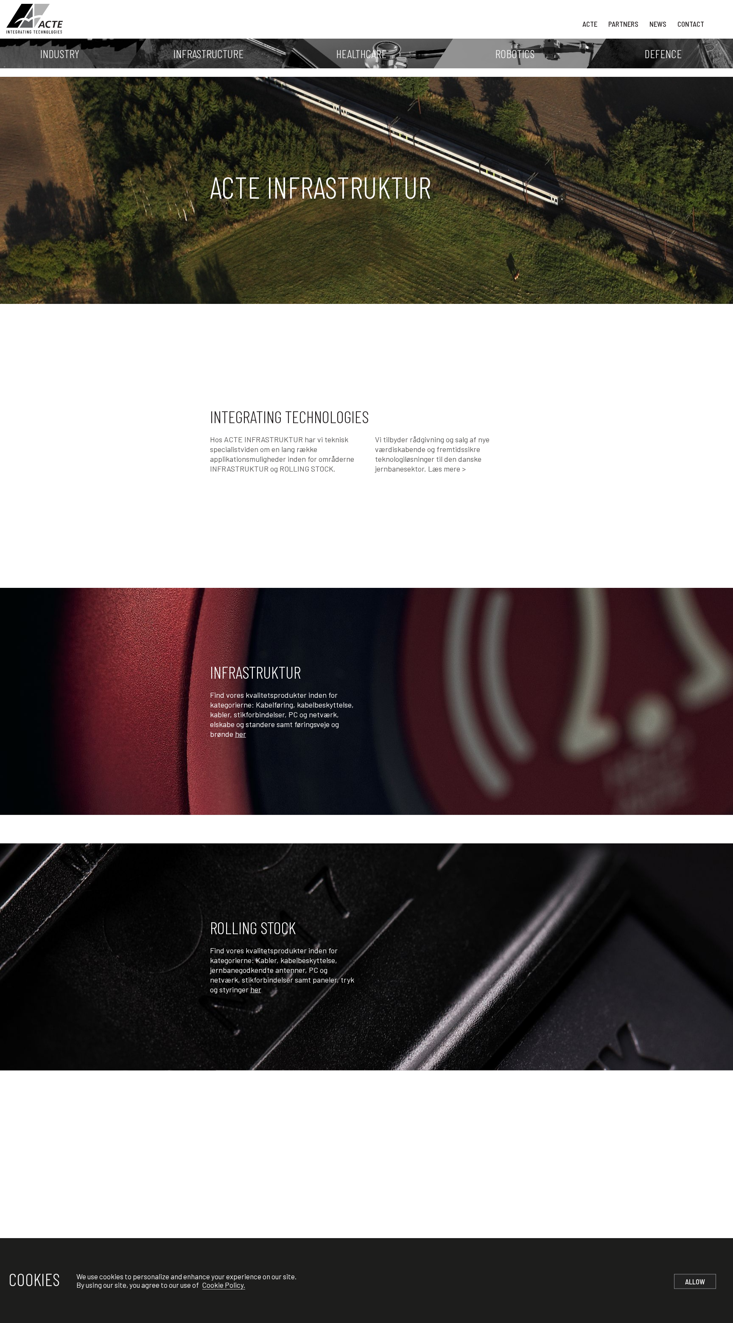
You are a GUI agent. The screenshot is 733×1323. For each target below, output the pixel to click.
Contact (690, 24)
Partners (623, 24)
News (657, 24)
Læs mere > (447, 468)
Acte (589, 24)
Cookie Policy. (223, 1285)
